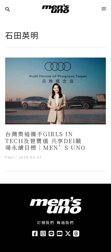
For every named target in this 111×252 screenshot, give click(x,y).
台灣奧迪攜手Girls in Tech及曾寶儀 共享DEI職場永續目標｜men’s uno (45, 140)
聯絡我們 (65, 222)
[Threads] (76, 233)
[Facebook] (35, 233)
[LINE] (51, 233)
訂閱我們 (45, 222)
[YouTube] (60, 233)
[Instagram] (43, 233)
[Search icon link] (7, 9)
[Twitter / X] (68, 233)
